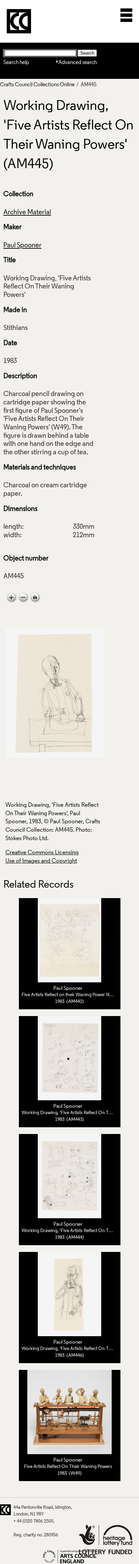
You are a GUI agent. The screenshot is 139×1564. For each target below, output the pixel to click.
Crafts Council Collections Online (37, 85)
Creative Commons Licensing (42, 853)
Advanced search (77, 62)
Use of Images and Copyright (41, 861)
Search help (16, 62)
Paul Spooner (22, 245)
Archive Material (27, 212)
